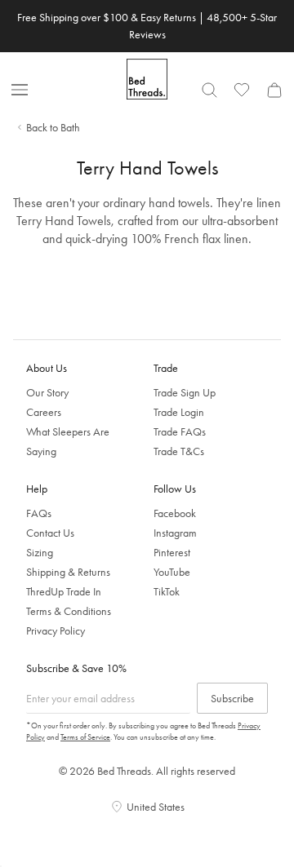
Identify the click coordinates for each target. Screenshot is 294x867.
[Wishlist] (242, 90)
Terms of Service (85, 737)
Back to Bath (53, 127)
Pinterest (172, 552)
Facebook (175, 513)
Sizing (39, 552)
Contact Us (50, 532)
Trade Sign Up (185, 392)
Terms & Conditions (68, 611)
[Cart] (274, 90)
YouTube (172, 571)
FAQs (38, 513)
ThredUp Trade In (63, 591)
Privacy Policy (55, 630)
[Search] (209, 90)
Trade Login (179, 412)
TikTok (167, 591)
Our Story (47, 392)
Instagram (175, 532)
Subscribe (232, 698)
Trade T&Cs (179, 451)
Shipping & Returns (68, 571)
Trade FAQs (180, 431)
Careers (43, 412)
